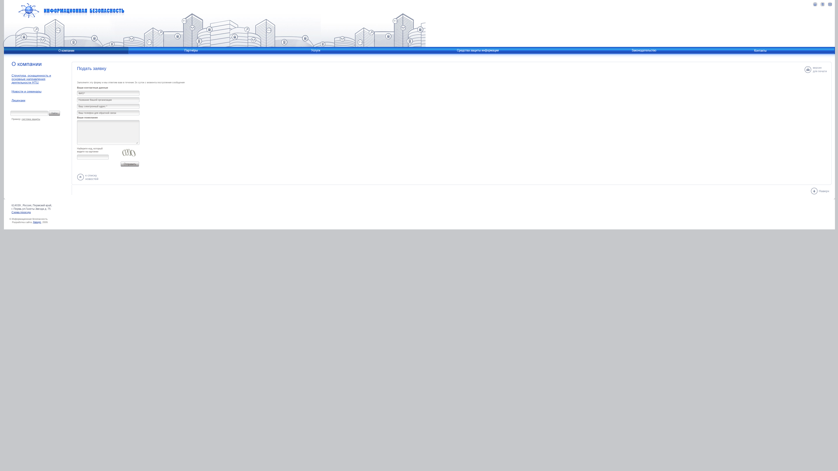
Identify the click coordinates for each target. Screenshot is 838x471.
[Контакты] (760, 50)
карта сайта (822, 4)
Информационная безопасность (71, 10)
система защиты (31, 119)
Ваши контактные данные (92, 87)
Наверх (824, 191)
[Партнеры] (191, 50)
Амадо (37, 222)
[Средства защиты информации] (478, 50)
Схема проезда (21, 212)
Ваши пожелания (87, 117)
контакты (830, 4)
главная (815, 4)
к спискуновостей (91, 177)
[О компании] (66, 50)
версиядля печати (820, 69)
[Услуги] (315, 50)
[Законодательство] (643, 50)
